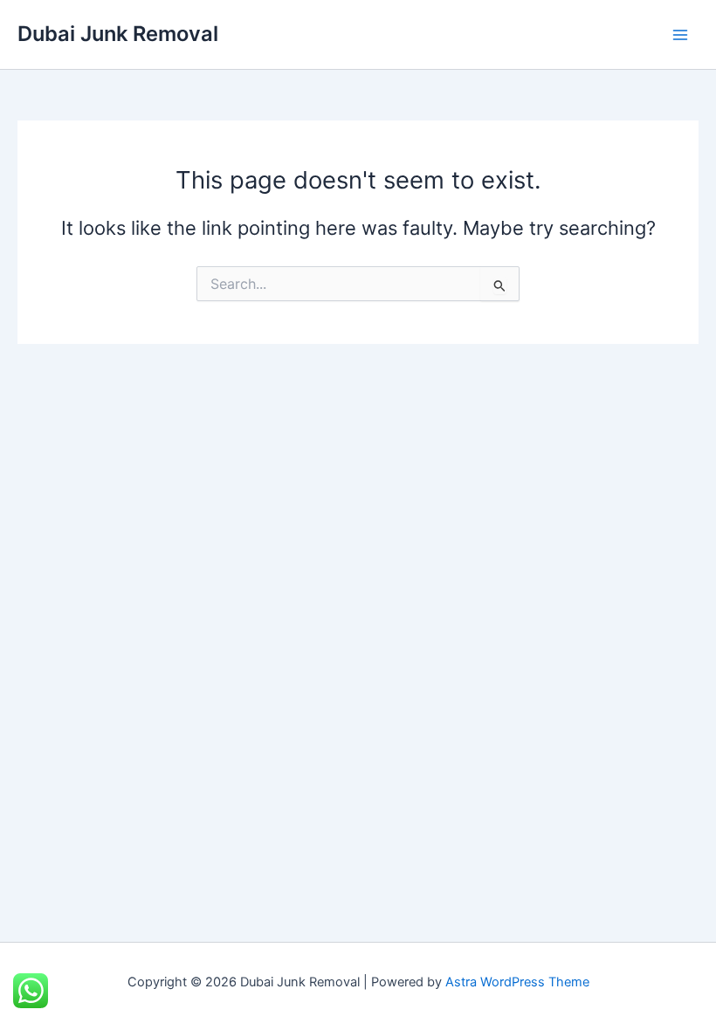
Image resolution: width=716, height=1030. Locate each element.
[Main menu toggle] (680, 35)
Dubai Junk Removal (117, 33)
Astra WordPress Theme (517, 982)
